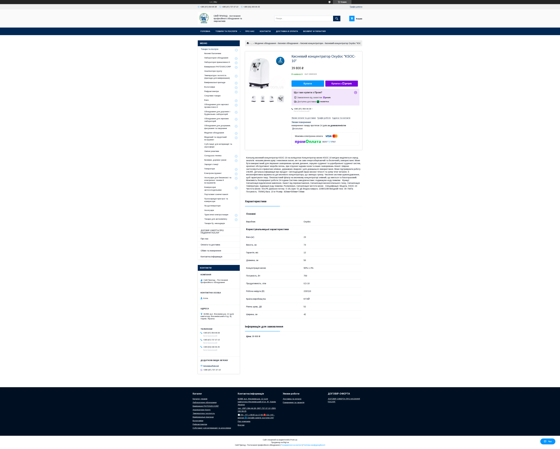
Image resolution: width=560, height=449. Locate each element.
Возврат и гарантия (314, 31)
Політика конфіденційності (314, 445)
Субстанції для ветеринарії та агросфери (218, 145)
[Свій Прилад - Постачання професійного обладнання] (204, 24)
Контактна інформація (211, 256)
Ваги (206, 100)
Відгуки (241, 425)
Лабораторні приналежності (217, 62)
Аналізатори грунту (213, 71)
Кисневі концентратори (311, 43)
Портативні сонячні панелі (216, 194)
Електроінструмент (213, 173)
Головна (205, 31)
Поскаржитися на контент (291, 445)
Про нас (249, 31)
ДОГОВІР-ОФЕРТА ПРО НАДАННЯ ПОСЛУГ (212, 231)
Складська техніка (212, 155)
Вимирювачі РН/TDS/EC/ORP (217, 67)
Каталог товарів (200, 399)
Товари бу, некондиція (214, 223)
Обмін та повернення (211, 250)
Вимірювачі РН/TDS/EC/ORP (206, 406)
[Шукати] (336, 18)
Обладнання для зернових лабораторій (216, 119)
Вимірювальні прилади (214, 82)
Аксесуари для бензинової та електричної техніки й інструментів (217, 180)
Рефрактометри (211, 91)
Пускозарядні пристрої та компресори (216, 200)
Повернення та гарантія (293, 402)
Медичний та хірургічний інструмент (215, 138)
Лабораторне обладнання (216, 58)
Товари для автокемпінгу (215, 219)
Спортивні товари (212, 96)
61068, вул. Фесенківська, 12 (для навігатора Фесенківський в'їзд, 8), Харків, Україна (257, 402)
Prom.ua (293, 440)
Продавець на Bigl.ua (280, 442)
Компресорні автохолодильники (213, 188)
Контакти (265, 31)
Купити (308, 83)
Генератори (209, 169)
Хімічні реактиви (211, 151)
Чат (550, 441)
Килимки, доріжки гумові (215, 160)
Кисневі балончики (212, 53)
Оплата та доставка (210, 245)
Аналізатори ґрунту (202, 410)
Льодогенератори (212, 206)
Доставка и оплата (287, 31)
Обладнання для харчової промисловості (216, 105)
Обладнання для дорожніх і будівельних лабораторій (217, 112)
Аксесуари (209, 210)
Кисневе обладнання (288, 43)
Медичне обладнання (265, 43)
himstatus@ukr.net (211, 366)
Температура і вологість (204, 413)
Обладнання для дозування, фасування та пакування (217, 126)
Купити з (336, 83)
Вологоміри (209, 87)
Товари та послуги (226, 31)
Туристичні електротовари (216, 214)
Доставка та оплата (292, 399)
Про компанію (244, 421)
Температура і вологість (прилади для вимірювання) (217, 76)
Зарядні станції (211, 164)
